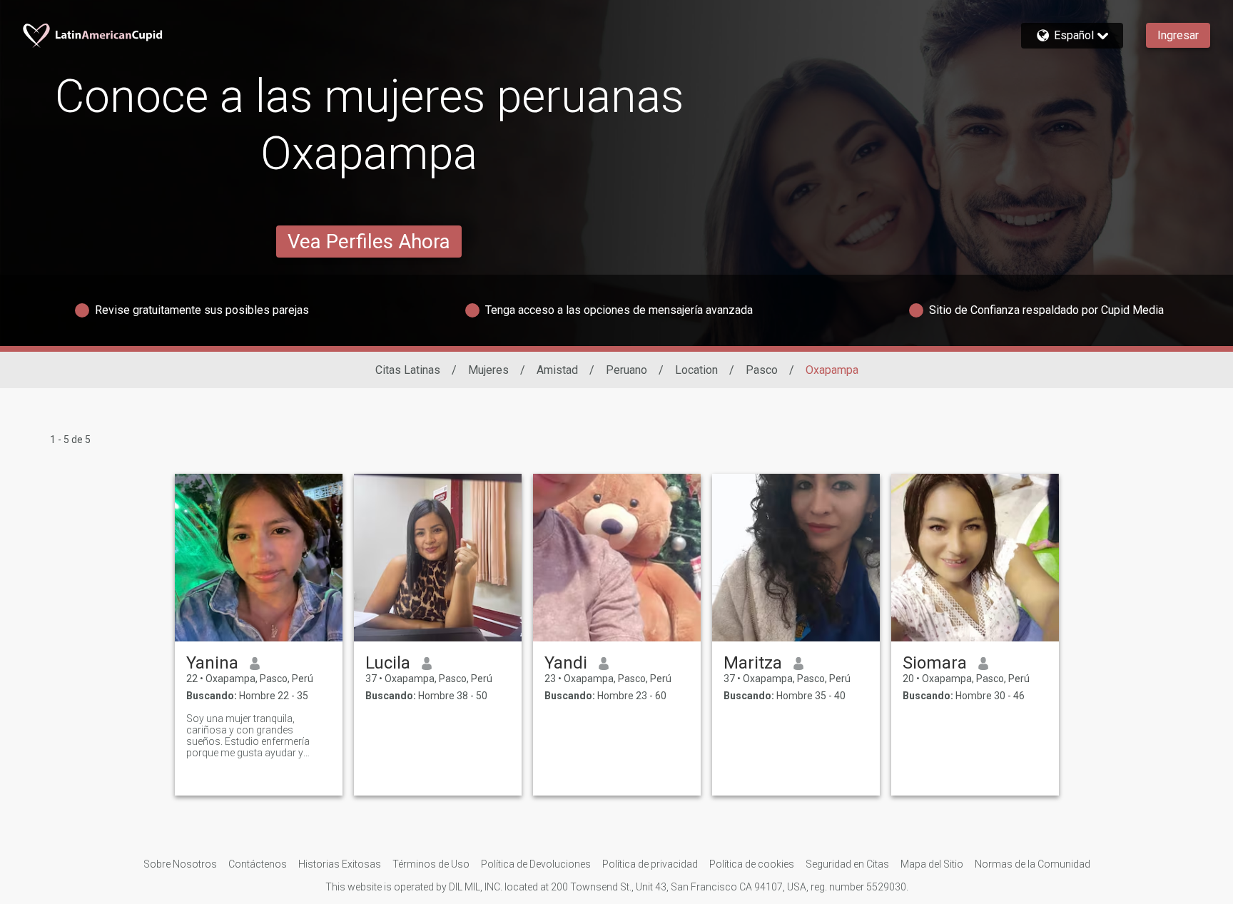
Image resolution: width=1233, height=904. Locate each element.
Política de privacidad (650, 864)
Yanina (212, 663)
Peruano (626, 370)
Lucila (387, 663)
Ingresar (1178, 35)
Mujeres (488, 370)
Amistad (557, 370)
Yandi (565, 663)
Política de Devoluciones (536, 864)
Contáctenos (257, 864)
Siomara (935, 663)
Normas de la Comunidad (1032, 864)
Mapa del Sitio (931, 864)
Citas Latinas (407, 370)
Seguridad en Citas (847, 864)
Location (696, 370)
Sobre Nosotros (180, 864)
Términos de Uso (431, 864)
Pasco (762, 370)
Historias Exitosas (339, 864)
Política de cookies (751, 864)
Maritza (753, 663)
